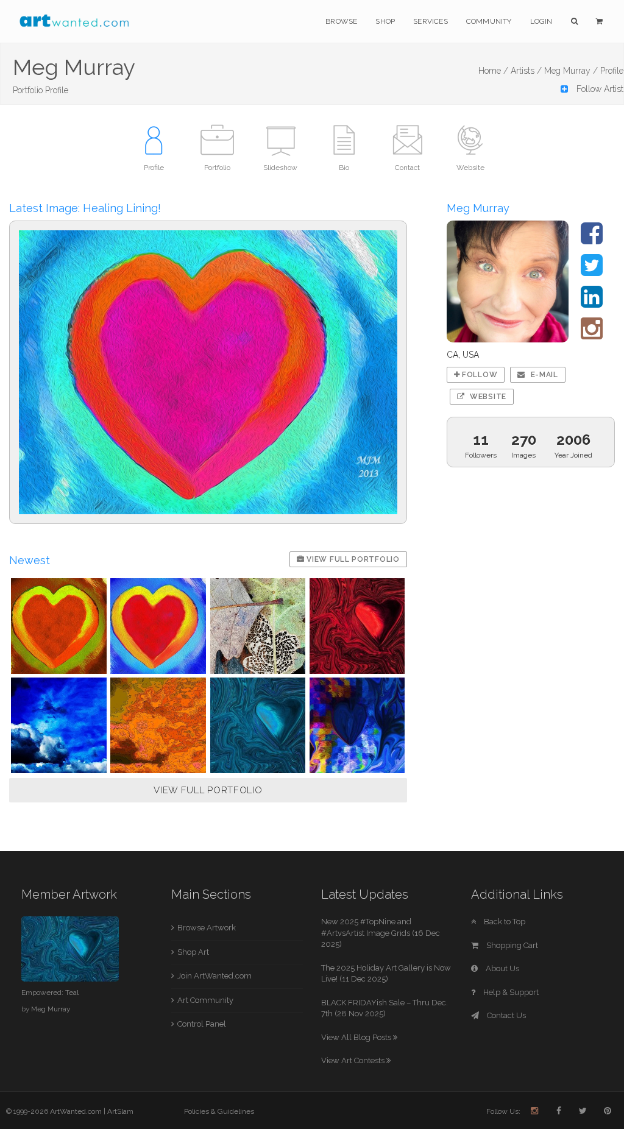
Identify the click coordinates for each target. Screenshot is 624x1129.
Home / (493, 71)
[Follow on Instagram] (592, 334)
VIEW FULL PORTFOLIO (208, 790)
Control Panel (201, 1023)
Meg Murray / (571, 71)
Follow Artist (598, 89)
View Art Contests (353, 1060)
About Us (501, 968)
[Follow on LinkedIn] (592, 303)
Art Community (205, 1000)
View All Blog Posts (357, 1037)
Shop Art (193, 952)
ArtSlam (120, 1111)
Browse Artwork (206, 927)
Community (489, 21)
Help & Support (510, 992)
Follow (478, 374)
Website (486, 396)
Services (430, 21)
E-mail (543, 374)
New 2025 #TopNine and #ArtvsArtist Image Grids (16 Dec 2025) (380, 933)
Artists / (526, 71)
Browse (341, 21)
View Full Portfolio (352, 559)
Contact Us (505, 1015)
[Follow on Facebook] (592, 239)
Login (541, 21)
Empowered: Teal (50, 992)
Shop (385, 21)
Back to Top (503, 921)
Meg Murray (50, 1009)
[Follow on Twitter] (592, 271)
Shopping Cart (511, 945)
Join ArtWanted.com (214, 975)
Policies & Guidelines (219, 1111)
